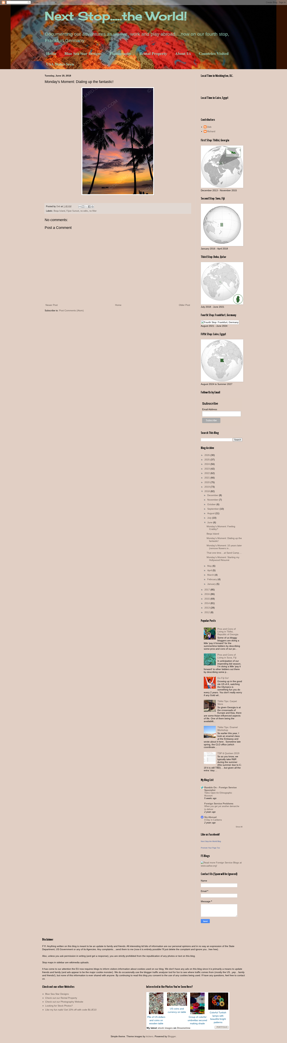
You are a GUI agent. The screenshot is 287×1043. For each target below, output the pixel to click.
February (212, 579)
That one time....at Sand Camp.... (224, 552)
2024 (207, 464)
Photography (120, 53)
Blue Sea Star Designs (82, 53)
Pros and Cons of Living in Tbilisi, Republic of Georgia (227, 632)
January (211, 584)
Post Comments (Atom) (71, 310)
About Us (183, 53)
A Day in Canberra (213, 820)
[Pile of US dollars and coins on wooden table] (156, 1013)
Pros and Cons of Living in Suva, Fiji (226, 656)
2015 (207, 598)
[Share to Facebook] (89, 206)
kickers (149, 1036)
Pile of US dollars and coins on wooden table (156, 1020)
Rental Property (153, 53)
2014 (207, 603)
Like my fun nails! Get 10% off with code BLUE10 (70, 1009)
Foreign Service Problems (218, 803)
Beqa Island (59, 211)
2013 (207, 607)
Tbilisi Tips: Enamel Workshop (227, 728)
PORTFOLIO (222, 1027)
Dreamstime (183, 1028)
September (213, 508)
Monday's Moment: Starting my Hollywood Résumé (223, 558)
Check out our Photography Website (64, 1001)
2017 (207, 589)
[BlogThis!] (83, 206)
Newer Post (52, 305)
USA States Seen (60, 64)
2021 (207, 477)
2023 (207, 468)
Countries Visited (214, 53)
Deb (209, 127)
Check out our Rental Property (61, 998)
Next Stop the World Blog (211, 841)
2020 (207, 482)
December (213, 495)
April (210, 570)
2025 (207, 459)
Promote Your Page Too (210, 848)
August (211, 513)
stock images (165, 1028)
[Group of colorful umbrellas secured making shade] (197, 1013)
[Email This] (80, 206)
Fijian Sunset (72, 211)
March (211, 574)
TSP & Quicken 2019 (228, 753)
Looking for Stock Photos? (59, 1005)
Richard (211, 131)
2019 (207, 486)
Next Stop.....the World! (116, 16)
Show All (239, 827)
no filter (92, 211)
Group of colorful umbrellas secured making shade (197, 1020)
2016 (207, 594)
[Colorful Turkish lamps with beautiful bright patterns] (218, 1009)
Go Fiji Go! (223, 678)
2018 (207, 491)
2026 (207, 455)
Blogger (172, 1036)
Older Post (184, 305)
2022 (207, 473)
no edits (84, 211)
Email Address (209, 409)
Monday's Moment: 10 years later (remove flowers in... (224, 547)
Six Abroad (210, 817)
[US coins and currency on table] (177, 1005)
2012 (207, 612)
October (211, 504)
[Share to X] (86, 206)
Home (51, 53)
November (213, 499)
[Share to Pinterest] (92, 206)
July (209, 517)
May (209, 566)
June (210, 522)
